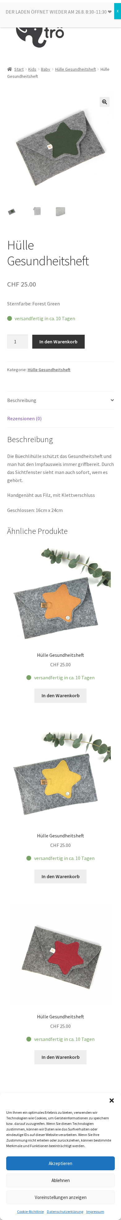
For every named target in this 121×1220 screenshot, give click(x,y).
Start (19, 69)
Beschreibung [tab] (21, 400)
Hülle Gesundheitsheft (75, 69)
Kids (32, 69)
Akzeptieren (60, 1163)
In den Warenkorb (58, 341)
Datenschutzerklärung (65, 1211)
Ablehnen (61, 1180)
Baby (45, 69)
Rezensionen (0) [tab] (24, 418)
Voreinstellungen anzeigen (61, 1197)
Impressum (95, 1211)
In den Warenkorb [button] (61, 695)
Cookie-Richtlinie (30, 1211)
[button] (112, 1100)
